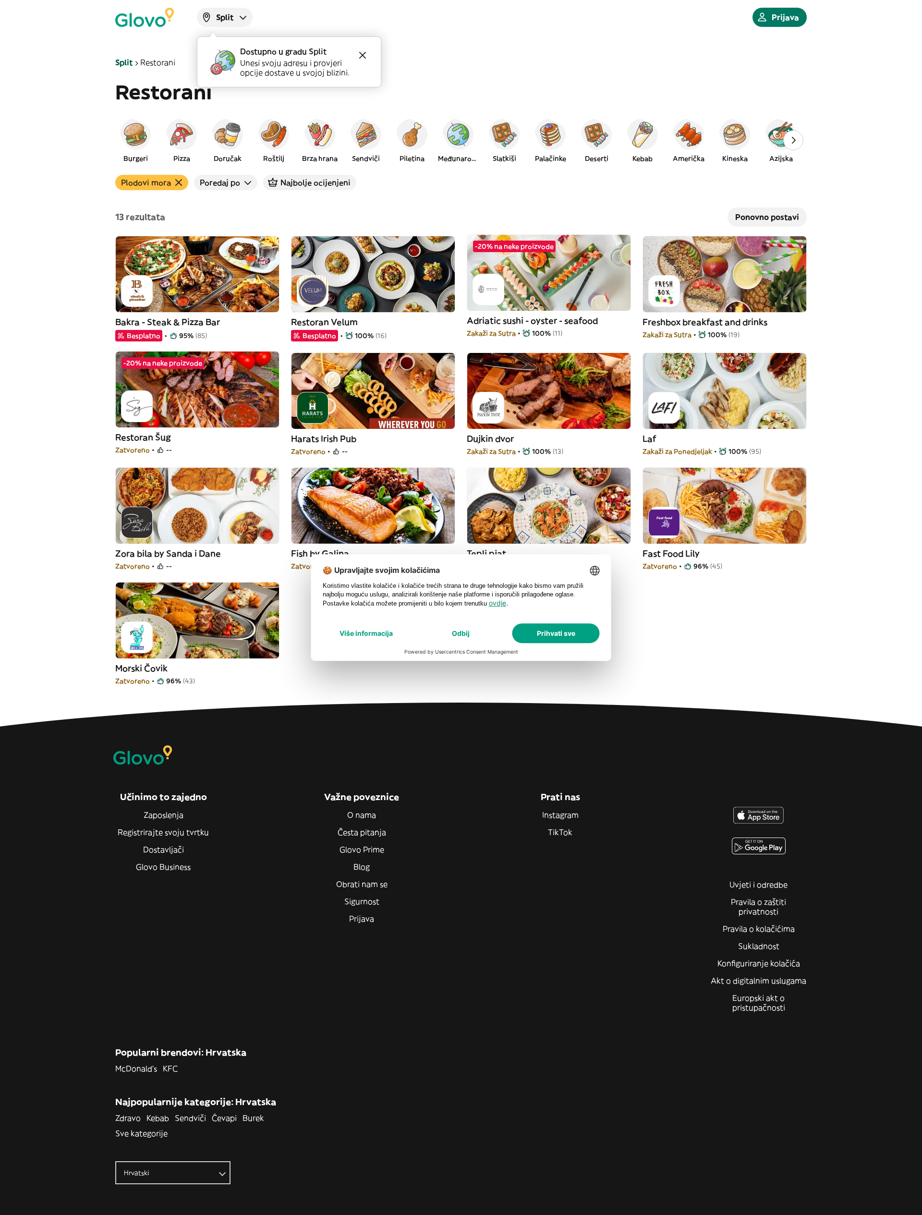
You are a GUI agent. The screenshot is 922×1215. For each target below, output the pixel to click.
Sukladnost (758, 946)
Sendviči (190, 1118)
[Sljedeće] (793, 140)
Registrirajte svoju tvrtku (163, 832)
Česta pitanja (362, 832)
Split (124, 62)
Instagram (560, 815)
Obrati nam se (362, 884)
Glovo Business (163, 867)
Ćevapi (224, 1118)
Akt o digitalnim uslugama (758, 980)
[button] (135, 140)
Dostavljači (163, 849)
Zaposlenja (163, 815)
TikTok (560, 832)
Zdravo (128, 1118)
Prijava (361, 918)
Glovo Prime (362, 849)
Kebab (157, 1118)
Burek (253, 1118)
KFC (170, 1068)
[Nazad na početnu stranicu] (144, 17)
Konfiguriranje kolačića (758, 963)
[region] (461, 140)
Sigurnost (361, 901)
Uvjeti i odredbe (758, 884)
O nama (361, 815)
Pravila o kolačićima (759, 929)
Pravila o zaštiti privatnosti (758, 906)
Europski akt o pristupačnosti (758, 1002)
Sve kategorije (141, 1133)
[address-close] (362, 55)
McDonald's (136, 1068)
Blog (361, 867)
